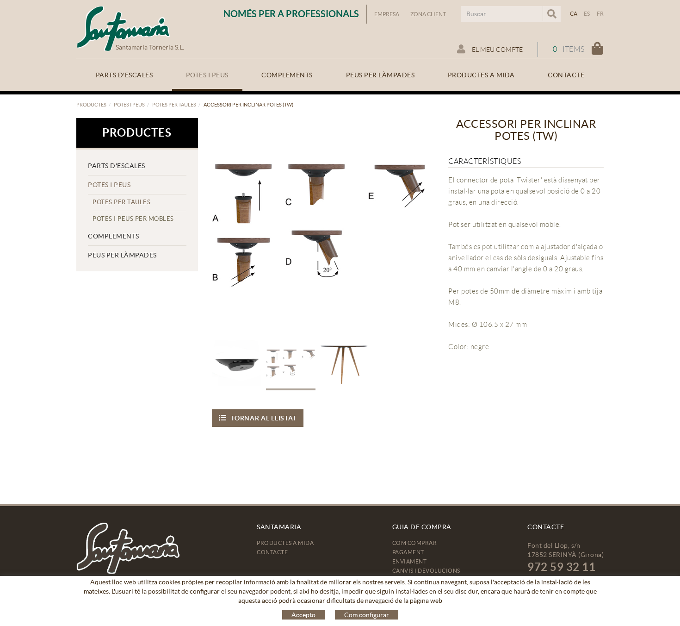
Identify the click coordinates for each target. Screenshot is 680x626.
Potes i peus (129, 104)
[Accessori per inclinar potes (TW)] (320, 226)
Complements (113, 236)
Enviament (409, 561)
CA (574, 14)
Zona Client (428, 14)
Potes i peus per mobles (133, 218)
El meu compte (496, 49)
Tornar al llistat (264, 418)
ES (587, 14)
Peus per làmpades (122, 255)
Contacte (272, 552)
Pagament (408, 552)
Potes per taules (174, 104)
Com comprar (414, 543)
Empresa (386, 14)
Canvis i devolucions (426, 571)
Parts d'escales (116, 165)
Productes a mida (285, 543)
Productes (91, 104)
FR (600, 14)
